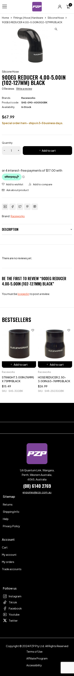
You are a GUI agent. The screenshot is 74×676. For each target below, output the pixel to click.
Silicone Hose (56, 17)
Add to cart (49, 150)
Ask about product (17, 190)
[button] (56, 29)
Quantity (7, 142)
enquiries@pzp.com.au (37, 492)
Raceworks (28, 97)
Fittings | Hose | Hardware (28, 17)
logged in (23, 294)
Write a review (24, 88)
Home (5, 17)
